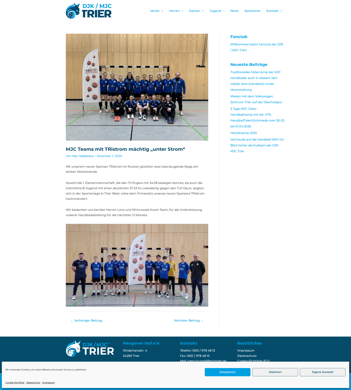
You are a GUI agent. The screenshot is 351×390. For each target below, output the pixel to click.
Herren (174, 11)
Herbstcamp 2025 (243, 133)
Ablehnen (275, 372)
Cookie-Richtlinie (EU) (253, 361)
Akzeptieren (228, 372)
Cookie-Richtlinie (14, 382)
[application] (161, 11)
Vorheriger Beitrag (86, 320)
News (234, 11)
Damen (194, 11)
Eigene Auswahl (322, 372)
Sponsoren (252, 11)
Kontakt (272, 11)
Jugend (215, 11)
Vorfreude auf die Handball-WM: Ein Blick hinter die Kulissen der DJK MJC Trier (257, 145)
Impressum (48, 382)
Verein (155, 11)
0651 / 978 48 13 (203, 350)
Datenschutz (33, 382)
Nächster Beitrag (188, 320)
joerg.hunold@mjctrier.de (207, 361)
